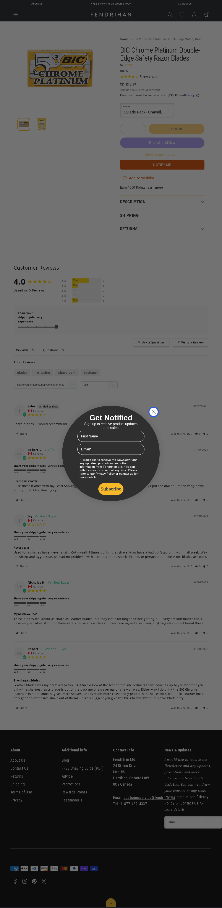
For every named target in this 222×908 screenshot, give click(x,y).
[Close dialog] (153, 412)
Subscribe (110, 489)
